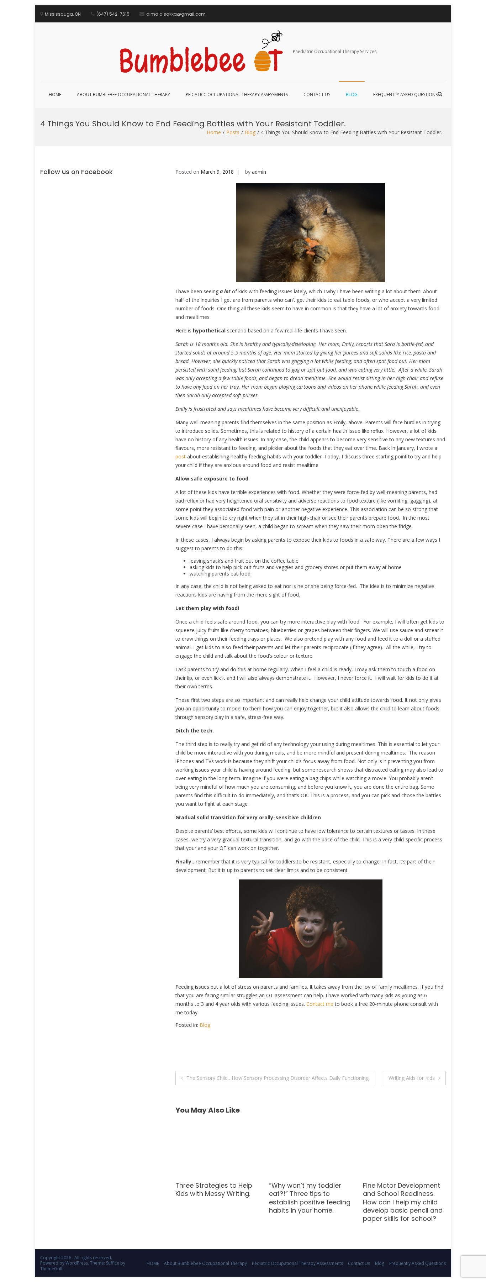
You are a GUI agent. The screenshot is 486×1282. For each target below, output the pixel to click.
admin (259, 171)
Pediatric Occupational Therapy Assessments (237, 94)
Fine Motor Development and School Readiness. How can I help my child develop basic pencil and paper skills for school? (309, 1202)
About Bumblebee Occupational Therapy (123, 94)
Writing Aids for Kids (412, 1078)
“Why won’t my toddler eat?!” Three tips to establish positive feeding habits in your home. (216, 1198)
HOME (55, 94)
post (180, 456)
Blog (352, 94)
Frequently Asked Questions (405, 94)
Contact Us (316, 94)
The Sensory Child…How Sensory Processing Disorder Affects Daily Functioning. (278, 1078)
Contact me (319, 1003)
